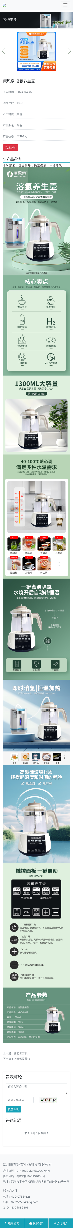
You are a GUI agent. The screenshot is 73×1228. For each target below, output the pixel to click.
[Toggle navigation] (65, 5)
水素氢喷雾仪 (22, 1058)
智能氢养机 (20, 1053)
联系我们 (38, 1223)
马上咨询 (10, 147)
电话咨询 (13, 1223)
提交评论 (13, 1109)
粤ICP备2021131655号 (31, 1176)
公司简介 (62, 1223)
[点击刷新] (48, 1100)
